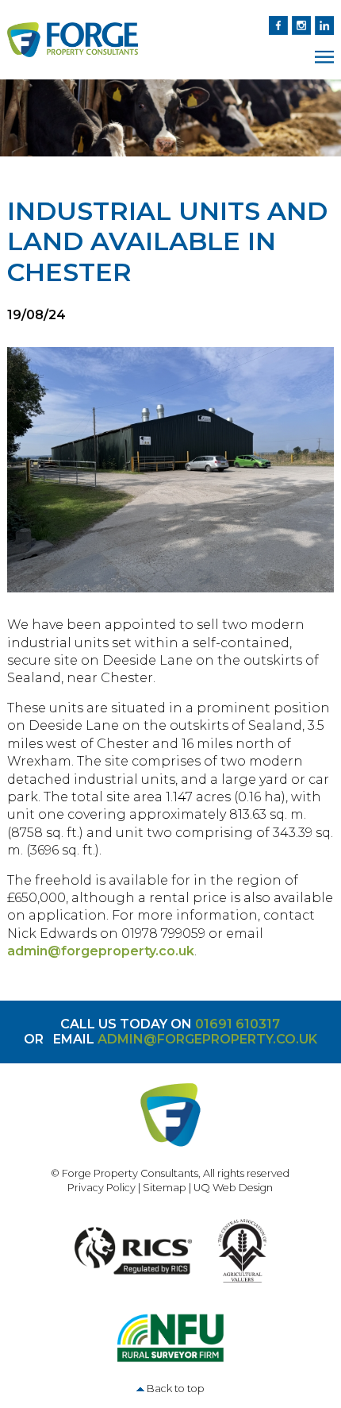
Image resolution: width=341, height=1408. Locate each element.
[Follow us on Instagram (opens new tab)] (299, 24)
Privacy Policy (101, 1188)
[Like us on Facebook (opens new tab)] (276, 24)
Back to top (176, 1388)
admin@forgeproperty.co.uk (100, 951)
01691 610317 (237, 1024)
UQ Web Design (233, 1188)
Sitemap (164, 1188)
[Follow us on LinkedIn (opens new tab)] (322, 24)
